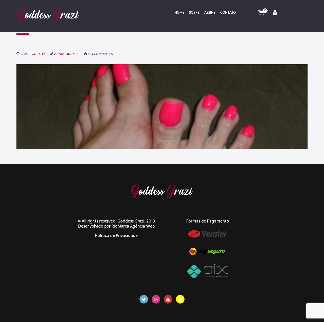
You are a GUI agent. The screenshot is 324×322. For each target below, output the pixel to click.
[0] (261, 12)
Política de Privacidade (116, 235)
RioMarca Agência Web (133, 226)
